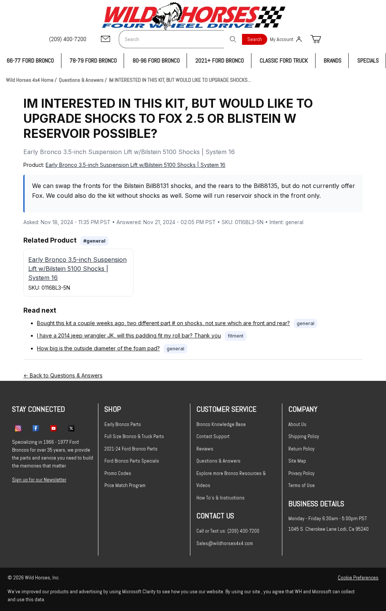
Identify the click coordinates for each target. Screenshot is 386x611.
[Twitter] (71, 428)
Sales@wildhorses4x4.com (224, 543)
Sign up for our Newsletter (39, 479)
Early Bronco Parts (122, 424)
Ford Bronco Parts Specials (131, 461)
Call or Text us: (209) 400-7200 (227, 531)
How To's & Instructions (220, 498)
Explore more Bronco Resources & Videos (231, 479)
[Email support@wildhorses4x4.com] (105, 39)
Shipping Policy (303, 436)
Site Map (297, 461)
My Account (281, 39)
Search (254, 39)
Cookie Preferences (358, 577)
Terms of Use (301, 485)
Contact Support (213, 436)
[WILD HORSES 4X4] (193, 16)
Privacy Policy (301, 473)
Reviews (204, 449)
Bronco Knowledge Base (221, 424)
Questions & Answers (218, 461)
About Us (297, 424)
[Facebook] (36, 428)
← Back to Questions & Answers (63, 375)
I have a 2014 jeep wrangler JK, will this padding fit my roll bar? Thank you (129, 335)
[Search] (233, 39)
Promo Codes (117, 473)
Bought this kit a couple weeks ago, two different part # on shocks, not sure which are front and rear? (163, 323)
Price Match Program (125, 485)
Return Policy (301, 449)
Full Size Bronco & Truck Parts (134, 436)
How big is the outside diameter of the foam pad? (98, 348)
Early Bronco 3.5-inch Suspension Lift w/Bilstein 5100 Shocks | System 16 (135, 165)
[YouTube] (53, 428)
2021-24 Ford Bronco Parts (131, 449)
